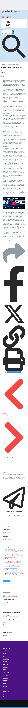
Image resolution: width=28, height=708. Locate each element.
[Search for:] (8, 33)
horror (8, 372)
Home (2, 64)
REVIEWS (8, 21)
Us (4, 98)
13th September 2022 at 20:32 (11, 554)
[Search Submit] (13, 32)
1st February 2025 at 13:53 (10, 565)
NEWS (7, 20)
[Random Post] (1, 29)
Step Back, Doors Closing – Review (9, 619)
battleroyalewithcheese (12, 11)
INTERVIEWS (8, 22)
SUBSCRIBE (8, 27)
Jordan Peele (12, 372)
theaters (19, 372)
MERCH (7, 25)
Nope (16, 372)
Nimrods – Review (6, 529)
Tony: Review (5, 536)
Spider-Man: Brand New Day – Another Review (11, 612)
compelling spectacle (7, 111)
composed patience (20, 118)
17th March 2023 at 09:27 (10, 559)
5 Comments (3, 73)
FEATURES (8, 24)
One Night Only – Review (7, 632)
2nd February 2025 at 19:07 (11, 570)
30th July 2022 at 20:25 (10, 549)
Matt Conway (4, 72)
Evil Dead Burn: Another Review (8, 599)
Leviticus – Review (6, 592)
